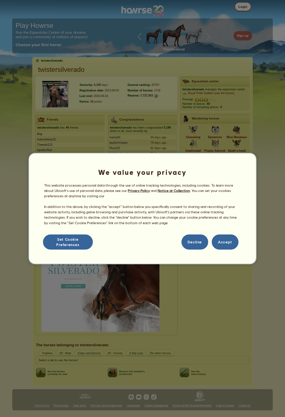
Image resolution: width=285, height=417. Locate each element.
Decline (195, 242)
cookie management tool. (125, 196)
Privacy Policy (139, 190)
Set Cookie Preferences (67, 242)
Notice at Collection (174, 190)
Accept (225, 242)
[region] (142, 208)
